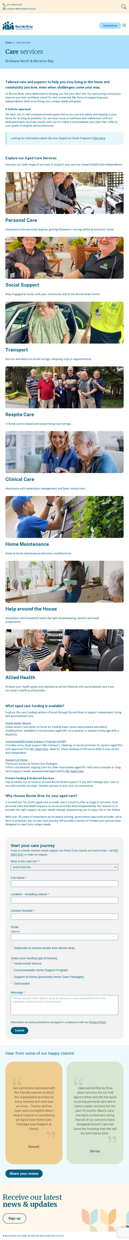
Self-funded (22, 983)
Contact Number (22, 910)
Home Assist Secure (18, 723)
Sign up (14, 1218)
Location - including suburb (29, 894)
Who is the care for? (24, 861)
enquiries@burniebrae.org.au (21, 9)
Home (8, 42)
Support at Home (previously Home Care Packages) (49, 977)
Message (17, 992)
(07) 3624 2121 (14, 5)
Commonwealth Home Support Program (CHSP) (35, 741)
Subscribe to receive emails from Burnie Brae (44, 948)
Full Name (18, 877)
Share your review (24, 1174)
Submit (19, 1030)
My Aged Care (39, 749)
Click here (99, 138)
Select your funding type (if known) (34, 958)
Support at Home (16, 760)
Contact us (110, 25)
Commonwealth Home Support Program (41, 970)
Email (14, 927)
